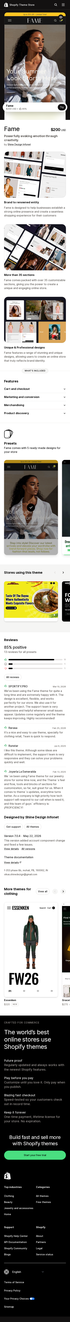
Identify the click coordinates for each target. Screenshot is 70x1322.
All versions (28, 848)
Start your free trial (35, 1155)
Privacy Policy (12, 1290)
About (39, 1236)
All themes (33, 826)
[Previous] (55, 572)
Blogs (7, 1254)
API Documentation (15, 1242)
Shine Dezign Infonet (19, 144)
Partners (41, 1242)
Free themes (43, 1202)
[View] (31, 602)
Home (7, 1214)
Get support (13, 826)
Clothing (9, 1196)
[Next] (63, 572)
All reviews (12, 677)
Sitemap (9, 1306)
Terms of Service (14, 1282)
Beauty (8, 1202)
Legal (39, 1248)
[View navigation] (63, 4)
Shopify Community (15, 1248)
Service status (44, 1254)
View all (42, 891)
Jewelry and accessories (18, 1208)
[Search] (55, 4)
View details (11, 848)
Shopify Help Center (16, 1236)
